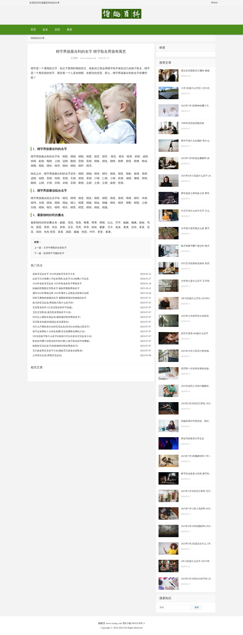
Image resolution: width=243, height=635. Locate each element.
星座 (69, 29)
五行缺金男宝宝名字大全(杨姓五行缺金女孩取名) (58, 350)
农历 (57, 29)
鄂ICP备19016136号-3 (134, 623)
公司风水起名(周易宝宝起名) (47, 355)
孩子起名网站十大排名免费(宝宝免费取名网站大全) (59, 331)
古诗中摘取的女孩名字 (55, 247)
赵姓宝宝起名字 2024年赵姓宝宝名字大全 (54, 274)
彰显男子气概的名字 (53, 253)
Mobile (214, 2)
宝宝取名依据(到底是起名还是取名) (51, 322)
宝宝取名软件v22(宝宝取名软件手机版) (52, 307)
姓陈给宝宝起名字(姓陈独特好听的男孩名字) (55, 346)
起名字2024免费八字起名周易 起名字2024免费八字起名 (61, 279)
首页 (33, 29)
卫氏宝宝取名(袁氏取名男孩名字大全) (52, 312)
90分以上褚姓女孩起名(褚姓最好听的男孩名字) (57, 317)
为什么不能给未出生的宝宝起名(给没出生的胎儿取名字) (61, 326)
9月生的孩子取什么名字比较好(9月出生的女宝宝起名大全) (62, 336)
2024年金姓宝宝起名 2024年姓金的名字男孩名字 (57, 283)
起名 (45, 29)
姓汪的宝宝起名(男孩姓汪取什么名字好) (53, 302)
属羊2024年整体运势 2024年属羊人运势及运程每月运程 (61, 293)
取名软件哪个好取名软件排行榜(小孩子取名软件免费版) (61, 341)
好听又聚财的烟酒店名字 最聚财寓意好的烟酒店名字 (59, 298)
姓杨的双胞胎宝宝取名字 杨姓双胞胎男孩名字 (56, 288)
